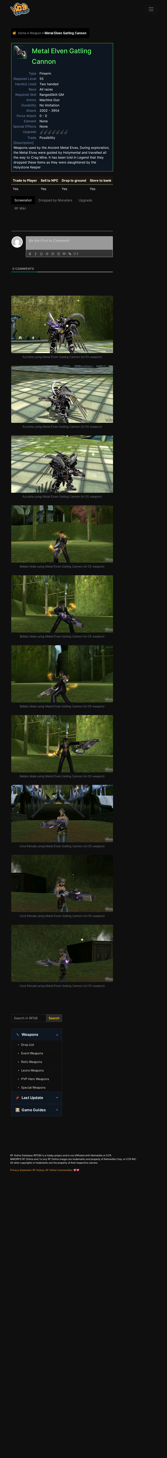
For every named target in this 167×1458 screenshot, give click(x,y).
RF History (38, 1170)
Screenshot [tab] (23, 200)
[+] (76, 253)
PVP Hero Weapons (35, 1079)
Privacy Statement (20, 1170)
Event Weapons (32, 1053)
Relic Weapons (31, 1062)
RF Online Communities (59, 1170)
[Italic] (35, 253)
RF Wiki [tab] (20, 208)
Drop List (27, 1045)
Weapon (35, 33)
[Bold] (30, 253)
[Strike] (47, 253)
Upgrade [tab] (85, 200)
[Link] (70, 253)
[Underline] (41, 253)
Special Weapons (33, 1087)
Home (22, 33)
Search (54, 1018)
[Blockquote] (64, 253)
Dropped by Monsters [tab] (55, 200)
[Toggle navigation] (151, 9)
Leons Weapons (32, 1070)
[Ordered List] (53, 253)
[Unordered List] (58, 253)
